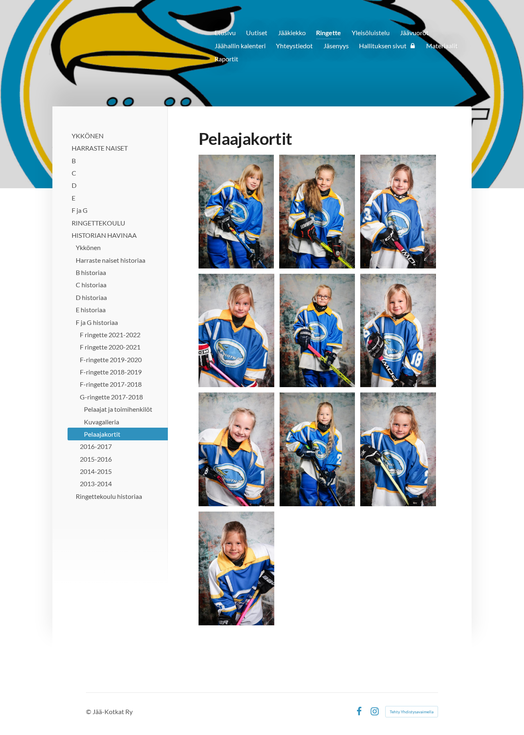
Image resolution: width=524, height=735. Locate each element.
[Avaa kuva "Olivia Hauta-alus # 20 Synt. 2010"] (317, 449)
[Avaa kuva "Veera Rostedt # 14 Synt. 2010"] (236, 331)
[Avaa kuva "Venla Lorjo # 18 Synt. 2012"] (398, 331)
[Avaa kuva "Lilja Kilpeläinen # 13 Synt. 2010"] (398, 211)
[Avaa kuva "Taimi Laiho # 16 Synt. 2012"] (317, 331)
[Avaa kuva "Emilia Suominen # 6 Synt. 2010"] (236, 211)
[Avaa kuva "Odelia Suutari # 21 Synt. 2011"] (398, 449)
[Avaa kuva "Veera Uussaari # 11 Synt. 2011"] (317, 211)
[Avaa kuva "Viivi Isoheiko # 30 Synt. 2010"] (236, 568)
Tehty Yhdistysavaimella (412, 711)
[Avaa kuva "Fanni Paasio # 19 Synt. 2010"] (236, 449)
